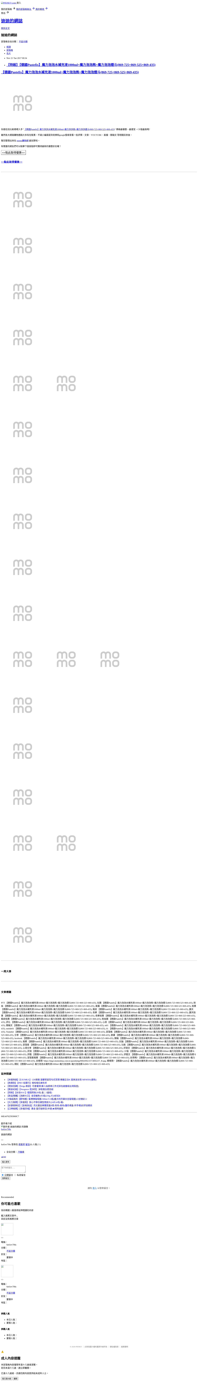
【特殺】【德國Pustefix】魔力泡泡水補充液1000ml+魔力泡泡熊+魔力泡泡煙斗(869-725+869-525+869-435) (80, 65)
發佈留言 (5, 1178)
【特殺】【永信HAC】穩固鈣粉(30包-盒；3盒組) (29, 1092)
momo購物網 (23, 141)
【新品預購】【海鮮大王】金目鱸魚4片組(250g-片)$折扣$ (33, 1096)
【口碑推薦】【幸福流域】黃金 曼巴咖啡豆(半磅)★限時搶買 (34, 1109)
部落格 (9, 50)
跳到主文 (5, 28)
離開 (15, 1379)
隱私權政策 (114, 1347)
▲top (3, 1157)
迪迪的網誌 (12, 20)
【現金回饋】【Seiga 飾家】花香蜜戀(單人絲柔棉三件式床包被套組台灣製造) (42, 1086)
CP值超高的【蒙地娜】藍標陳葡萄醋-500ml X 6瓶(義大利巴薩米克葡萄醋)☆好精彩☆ (46, 1099)
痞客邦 (21, 1144)
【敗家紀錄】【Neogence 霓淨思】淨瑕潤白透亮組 (29, 1089)
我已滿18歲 (6, 1379)
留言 (27, 1144)
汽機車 (21, 1152)
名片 (8, 53)
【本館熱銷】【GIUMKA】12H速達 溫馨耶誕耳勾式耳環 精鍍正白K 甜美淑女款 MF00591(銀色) (51, 1080)
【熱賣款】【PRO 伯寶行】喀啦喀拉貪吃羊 (26, 1083)
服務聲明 (124, 1347)
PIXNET (79, 1347)
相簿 (8, 47)
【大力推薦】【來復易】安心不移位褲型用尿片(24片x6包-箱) (34, 1102)
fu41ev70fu (6, 1129)
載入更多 (5, 1162)
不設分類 (23, 41)
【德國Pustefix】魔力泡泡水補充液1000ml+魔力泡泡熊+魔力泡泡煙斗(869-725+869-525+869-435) (70, 72)
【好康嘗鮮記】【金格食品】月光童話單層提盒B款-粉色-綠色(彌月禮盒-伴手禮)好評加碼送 (49, 1105)
